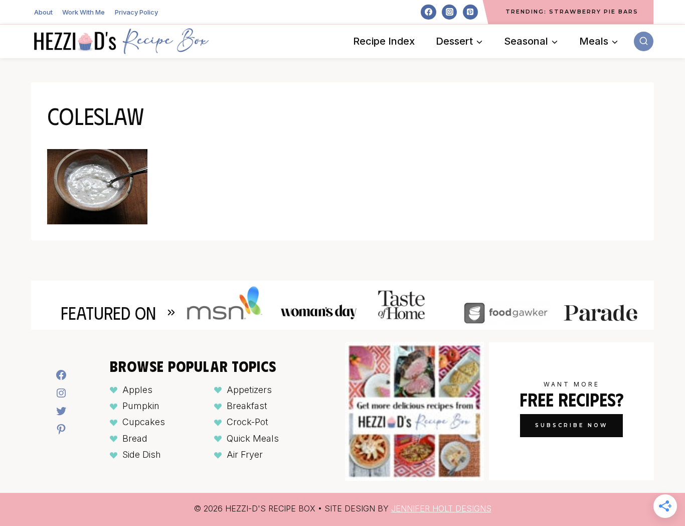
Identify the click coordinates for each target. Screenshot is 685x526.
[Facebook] (428, 12)
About (43, 12)
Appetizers (249, 389)
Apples (137, 389)
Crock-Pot (247, 422)
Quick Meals (253, 438)
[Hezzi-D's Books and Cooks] (121, 41)
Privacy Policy (136, 12)
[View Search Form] (643, 41)
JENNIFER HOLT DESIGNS (441, 508)
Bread (134, 438)
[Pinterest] (470, 12)
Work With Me (83, 12)
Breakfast (247, 406)
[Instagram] (449, 12)
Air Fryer (245, 454)
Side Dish (141, 454)
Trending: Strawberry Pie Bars (571, 11)
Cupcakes (143, 422)
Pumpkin (140, 406)
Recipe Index (384, 41)
